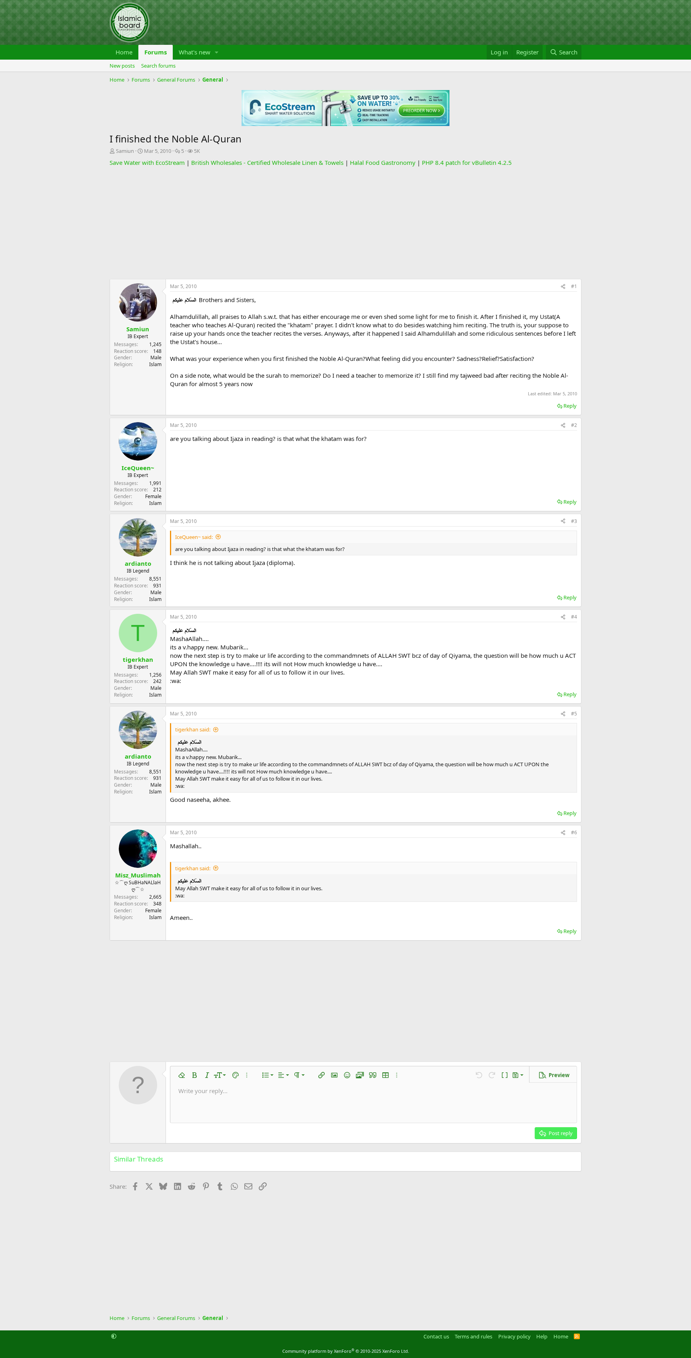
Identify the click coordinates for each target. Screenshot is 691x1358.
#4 (574, 616)
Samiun (125, 150)
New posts (122, 65)
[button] (216, 52)
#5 (574, 713)
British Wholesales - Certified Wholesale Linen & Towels (267, 162)
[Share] (563, 286)
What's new (194, 52)
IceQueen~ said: (194, 537)
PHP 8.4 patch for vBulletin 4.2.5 (467, 162)
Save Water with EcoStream (147, 162)
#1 (574, 286)
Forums (155, 52)
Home (124, 52)
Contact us (436, 1336)
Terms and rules (473, 1336)
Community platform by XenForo (345, 1351)
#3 (574, 521)
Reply (570, 405)
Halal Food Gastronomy (382, 162)
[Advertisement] (345, 223)
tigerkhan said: (192, 729)
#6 (574, 832)
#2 (574, 425)
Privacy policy (514, 1336)
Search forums (158, 65)
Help (541, 1336)
